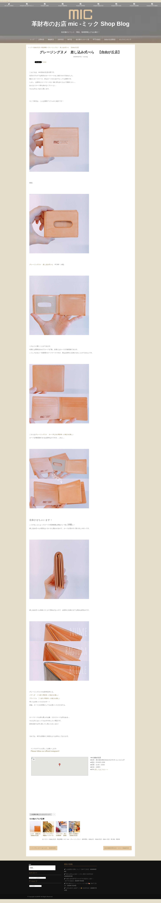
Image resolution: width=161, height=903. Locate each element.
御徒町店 (51, 39)
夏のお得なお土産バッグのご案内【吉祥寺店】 (80, 874)
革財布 (118, 839)
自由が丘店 (52, 839)
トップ (32, 39)
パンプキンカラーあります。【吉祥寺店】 (43, 848)
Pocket (44, 62)
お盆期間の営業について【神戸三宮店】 (78, 869)
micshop (85, 56)
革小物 (113, 839)
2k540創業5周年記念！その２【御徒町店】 (117, 848)
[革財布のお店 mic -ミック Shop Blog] (80, 14)
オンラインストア (125, 39)
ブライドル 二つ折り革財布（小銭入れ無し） (45, 698)
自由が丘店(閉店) (109, 39)
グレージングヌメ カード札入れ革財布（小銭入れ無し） (54, 434)
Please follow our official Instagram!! (45, 751)
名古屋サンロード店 (82, 39)
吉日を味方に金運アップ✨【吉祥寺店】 (78, 888)
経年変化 (84, 839)
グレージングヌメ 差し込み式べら (41, 264)
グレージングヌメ (75, 839)
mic (68, 839)
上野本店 (41, 39)
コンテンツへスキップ (5, 1)
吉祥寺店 (61, 39)
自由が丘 (91, 839)
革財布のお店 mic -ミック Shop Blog (81, 24)
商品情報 (59, 839)
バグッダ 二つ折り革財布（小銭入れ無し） (44, 695)
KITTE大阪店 (96, 39)
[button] (59, 764)
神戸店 (69, 39)
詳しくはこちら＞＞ (101, 769)
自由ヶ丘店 (106, 839)
